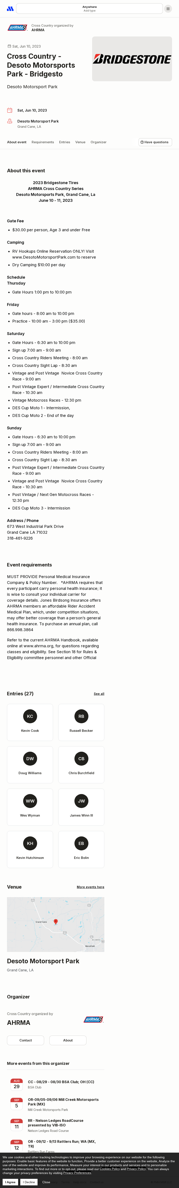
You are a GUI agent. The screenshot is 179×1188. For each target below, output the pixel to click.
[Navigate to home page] (10, 8)
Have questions (157, 142)
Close (46, 1182)
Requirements (43, 142)
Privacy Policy (136, 1169)
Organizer (99, 142)
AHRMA (38, 30)
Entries (64, 142)
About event (16, 142)
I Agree (10, 1182)
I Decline (29, 1182)
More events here (90, 887)
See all (99, 694)
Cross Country (42, 25)
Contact (25, 1040)
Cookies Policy (110, 1169)
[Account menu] (168, 9)
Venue (80, 142)
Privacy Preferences (77, 1172)
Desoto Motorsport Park (32, 86)
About (68, 1040)
